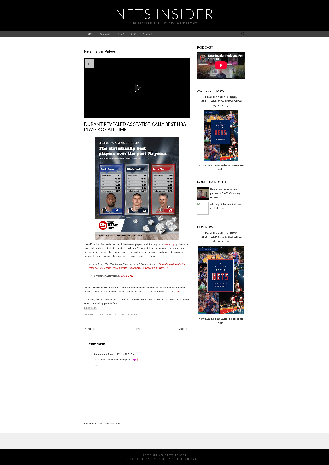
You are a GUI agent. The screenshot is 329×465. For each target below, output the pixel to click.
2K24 (133, 34)
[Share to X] (92, 308)
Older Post (184, 328)
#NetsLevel (93, 268)
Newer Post (90, 328)
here (179, 291)
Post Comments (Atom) (109, 423)
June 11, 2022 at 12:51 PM (121, 354)
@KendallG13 (137, 268)
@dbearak (150, 268)
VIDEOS (147, 34)
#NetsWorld (105, 268)
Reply (97, 365)
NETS (101, 315)
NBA (96, 315)
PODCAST (105, 34)
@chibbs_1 (124, 268)
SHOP (121, 34)
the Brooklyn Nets (188, 459)
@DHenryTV (161, 268)
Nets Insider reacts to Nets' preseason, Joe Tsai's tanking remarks (225, 193)
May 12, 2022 (126, 276)
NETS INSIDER (164, 13)
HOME (89, 34)
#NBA (115, 268)
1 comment (132, 315)
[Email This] (85, 308)
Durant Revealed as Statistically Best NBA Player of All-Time (135, 126)
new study (169, 244)
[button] (137, 88)
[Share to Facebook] (95, 308)
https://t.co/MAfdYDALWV (172, 264)
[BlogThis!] (88, 308)
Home (138, 328)
